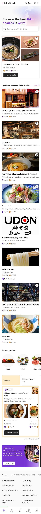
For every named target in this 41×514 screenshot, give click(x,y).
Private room (6, 495)
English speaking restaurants (27, 501)
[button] (21, 113)
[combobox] (20, 28)
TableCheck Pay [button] (9, 279)
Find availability (11, 75)
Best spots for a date (8, 481)
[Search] (5, 29)
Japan (30, 3)
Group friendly (26, 485)
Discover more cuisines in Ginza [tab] (23, 475)
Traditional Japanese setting (8, 501)
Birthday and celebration (10, 490)
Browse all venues (12, 433)
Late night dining (27, 490)
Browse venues (9, 463)
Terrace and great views (29, 495)
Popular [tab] (5, 475)
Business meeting (8, 485)
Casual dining (26, 481)
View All (36, 85)
